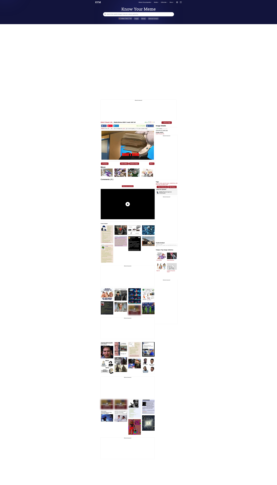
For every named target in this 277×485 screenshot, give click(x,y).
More (171, 2)
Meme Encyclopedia (144, 2)
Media (156, 2)
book (161, 183)
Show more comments (128, 186)
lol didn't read (164, 184)
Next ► (152, 163)
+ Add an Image (167, 122)
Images (136, 18)
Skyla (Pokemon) (170, 260)
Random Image (134, 163)
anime (157, 183)
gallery (124, 128)
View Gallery (124, 163)
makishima (172, 183)
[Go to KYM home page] (98, 2)
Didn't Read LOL (107, 122)
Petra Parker (159, 260)
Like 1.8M (150, 125)
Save (110, 125)
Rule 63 (158, 270)
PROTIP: (103, 128)
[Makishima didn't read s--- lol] (128, 145)
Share (104, 125)
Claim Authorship (162, 187)
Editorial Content (153, 18)
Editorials (164, 2)
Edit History (172, 187)
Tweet (116, 125)
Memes (143, 18)
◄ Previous (105, 163)
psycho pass (166, 183)
